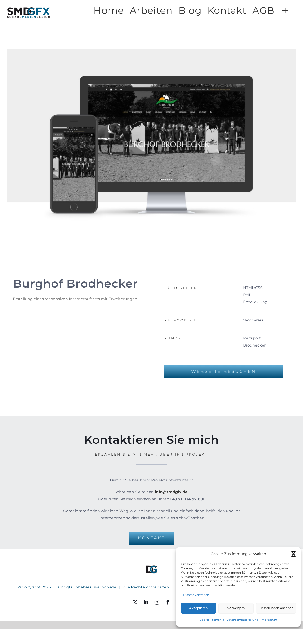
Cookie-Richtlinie (212, 619)
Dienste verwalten (196, 595)
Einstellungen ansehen (275, 608)
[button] (293, 554)
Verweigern (236, 608)
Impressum (269, 619)
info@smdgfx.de (171, 492)
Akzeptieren (198, 608)
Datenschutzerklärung (242, 619)
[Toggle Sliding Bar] (285, 10)
